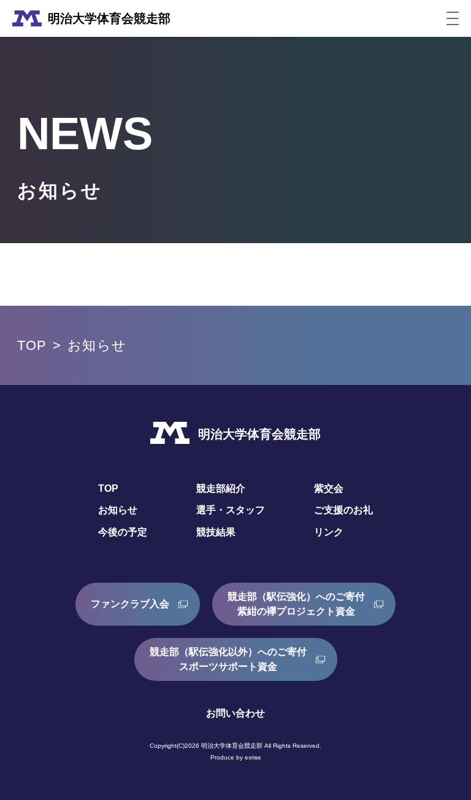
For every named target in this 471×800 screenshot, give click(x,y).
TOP (32, 345)
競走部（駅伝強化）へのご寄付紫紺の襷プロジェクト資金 (296, 603)
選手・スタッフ (230, 510)
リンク (328, 532)
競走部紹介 (220, 488)
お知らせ (117, 510)
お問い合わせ (235, 713)
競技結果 (216, 532)
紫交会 (328, 488)
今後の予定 (122, 532)
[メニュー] (452, 18)
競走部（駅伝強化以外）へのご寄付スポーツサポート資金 (228, 659)
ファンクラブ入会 (130, 604)
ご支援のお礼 (343, 510)
